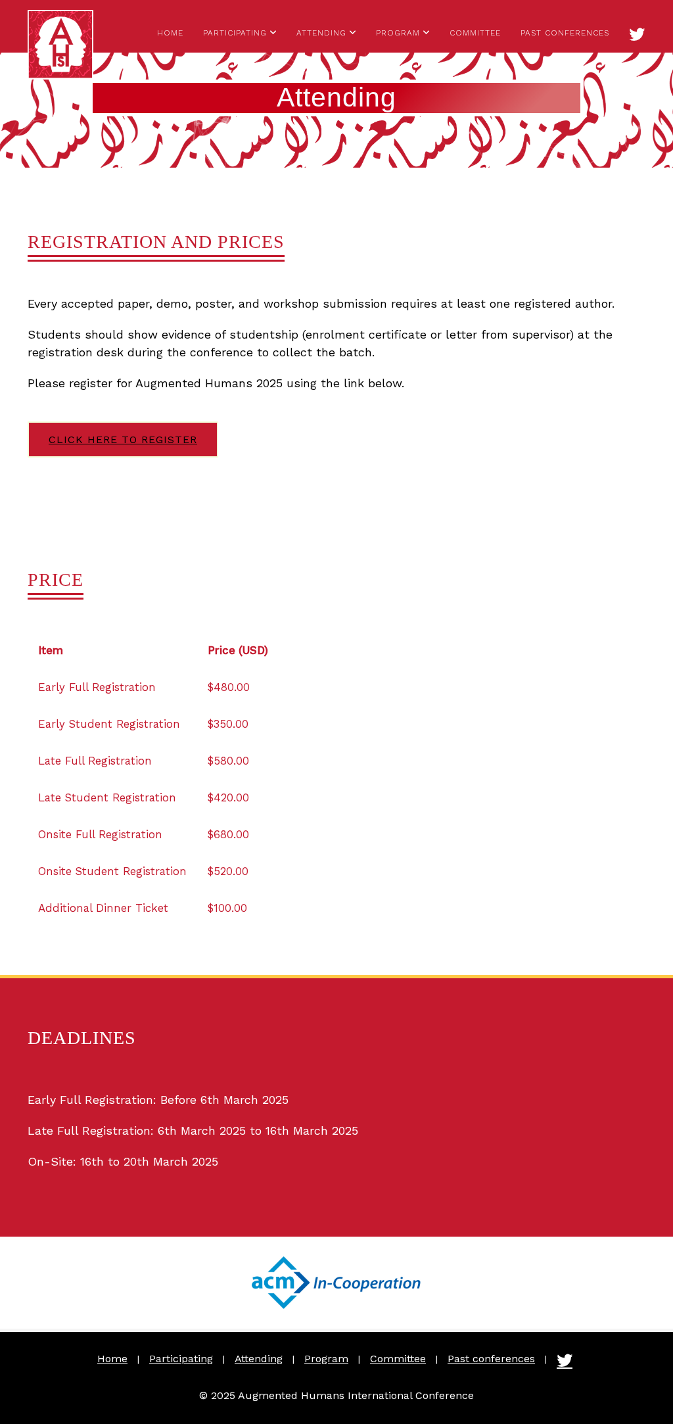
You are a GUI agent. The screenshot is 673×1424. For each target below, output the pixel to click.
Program (398, 32)
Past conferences (565, 32)
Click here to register (123, 439)
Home (170, 32)
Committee (475, 32)
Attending (321, 32)
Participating (235, 32)
